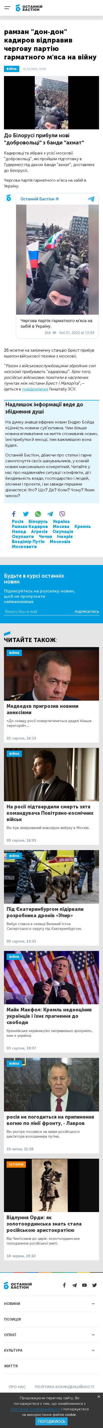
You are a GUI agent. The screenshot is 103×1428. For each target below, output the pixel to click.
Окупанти (23, 536)
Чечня (45, 536)
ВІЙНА (12, 69)
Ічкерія (65, 536)
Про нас (17, 1387)
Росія (18, 521)
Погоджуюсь (51, 1421)
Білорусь (38, 521)
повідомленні (35, 389)
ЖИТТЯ (11, 1366)
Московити (24, 546)
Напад (19, 531)
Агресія (39, 531)
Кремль (82, 526)
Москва (61, 526)
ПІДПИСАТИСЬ (87, 612)
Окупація (63, 531)
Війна (14, 653)
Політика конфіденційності (64, 1387)
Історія (16, 1164)
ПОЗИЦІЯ (12, 1319)
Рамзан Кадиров (30, 526)
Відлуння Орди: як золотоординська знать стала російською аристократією (44, 1224)
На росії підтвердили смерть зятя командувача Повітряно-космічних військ (50, 813)
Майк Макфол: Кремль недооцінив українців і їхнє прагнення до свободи (49, 1016)
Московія (60, 541)
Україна (61, 521)
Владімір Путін (28, 541)
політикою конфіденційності (35, 1409)
